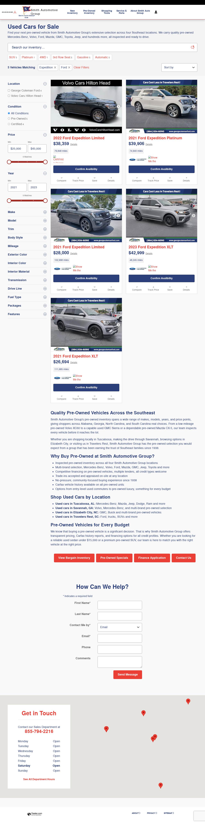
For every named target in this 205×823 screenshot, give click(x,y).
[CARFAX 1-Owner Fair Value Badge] (59, 159)
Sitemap (168, 813)
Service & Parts (121, 12)
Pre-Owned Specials (114, 558)
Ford (64, 67)
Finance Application (152, 558)
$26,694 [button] (65, 362)
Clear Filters (81, 67)
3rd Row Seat (62, 57)
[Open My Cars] (155, 12)
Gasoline (83, 57)
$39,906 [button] (140, 144)
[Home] (9, 12)
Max (30, 142)
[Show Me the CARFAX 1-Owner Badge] (79, 269)
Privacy (151, 813)
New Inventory (72, 12)
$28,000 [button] (65, 253)
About (135, 813)
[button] (86, 151)
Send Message (128, 674)
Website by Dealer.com (35, 814)
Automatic (102, 57)
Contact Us (183, 558)
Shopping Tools (106, 12)
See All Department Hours (39, 779)
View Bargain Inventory (74, 558)
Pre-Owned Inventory (89, 12)
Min (9, 142)
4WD (44, 57)
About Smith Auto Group (140, 12)
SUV (13, 57)
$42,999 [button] (140, 253)
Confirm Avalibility (86, 169)
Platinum (28, 57)
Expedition (46, 67)
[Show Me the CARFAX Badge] (154, 160)
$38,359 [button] (65, 144)
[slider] (9, 162)
